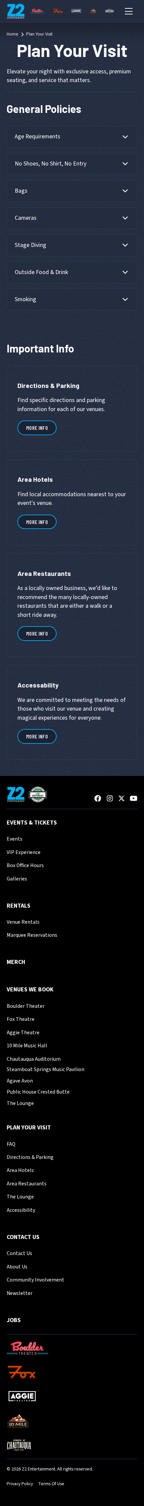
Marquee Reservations (32, 935)
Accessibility (21, 1210)
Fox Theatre (20, 1019)
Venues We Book (30, 989)
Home (12, 34)
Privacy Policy (20, 1484)
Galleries (17, 878)
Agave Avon (20, 1081)
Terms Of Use (51, 1484)
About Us (17, 1266)
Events (14, 839)
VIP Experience (24, 852)
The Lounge (20, 1103)
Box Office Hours (25, 865)
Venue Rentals (23, 922)
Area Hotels (20, 1170)
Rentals (18, 906)
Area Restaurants (27, 1183)
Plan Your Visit (29, 1127)
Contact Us (23, 1237)
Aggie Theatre (23, 1032)
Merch (16, 962)
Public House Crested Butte (38, 1092)
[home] (16, 11)
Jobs (14, 1320)
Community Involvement (35, 1280)
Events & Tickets (32, 823)
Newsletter (19, 1293)
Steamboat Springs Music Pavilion (45, 1069)
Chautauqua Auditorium (34, 1059)
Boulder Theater (26, 1006)
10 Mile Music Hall (27, 1045)
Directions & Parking (30, 1157)
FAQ (11, 1144)
